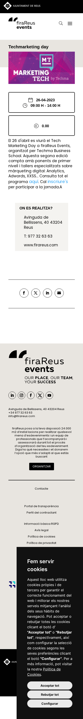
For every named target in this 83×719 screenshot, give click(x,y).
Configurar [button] (49, 703)
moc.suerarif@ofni (21, 416)
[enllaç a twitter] (35, 293)
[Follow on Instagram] (21, 395)
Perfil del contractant (41, 512)
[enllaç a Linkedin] (47, 293)
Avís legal (41, 530)
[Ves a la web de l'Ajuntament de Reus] (22, 9)
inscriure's (58, 182)
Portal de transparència (41, 506)
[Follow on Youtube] (49, 395)
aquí (33, 182)
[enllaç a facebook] (24, 293)
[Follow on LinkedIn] (12, 395)
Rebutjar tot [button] (50, 694)
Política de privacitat (41, 543)
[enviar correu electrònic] (59, 293)
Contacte (41, 489)
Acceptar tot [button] (50, 685)
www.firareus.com (41, 245)
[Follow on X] (40, 395)
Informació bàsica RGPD (41, 524)
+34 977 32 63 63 (20, 412)
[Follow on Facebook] (31, 395)
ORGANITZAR (42, 466)
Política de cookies (41, 536)
